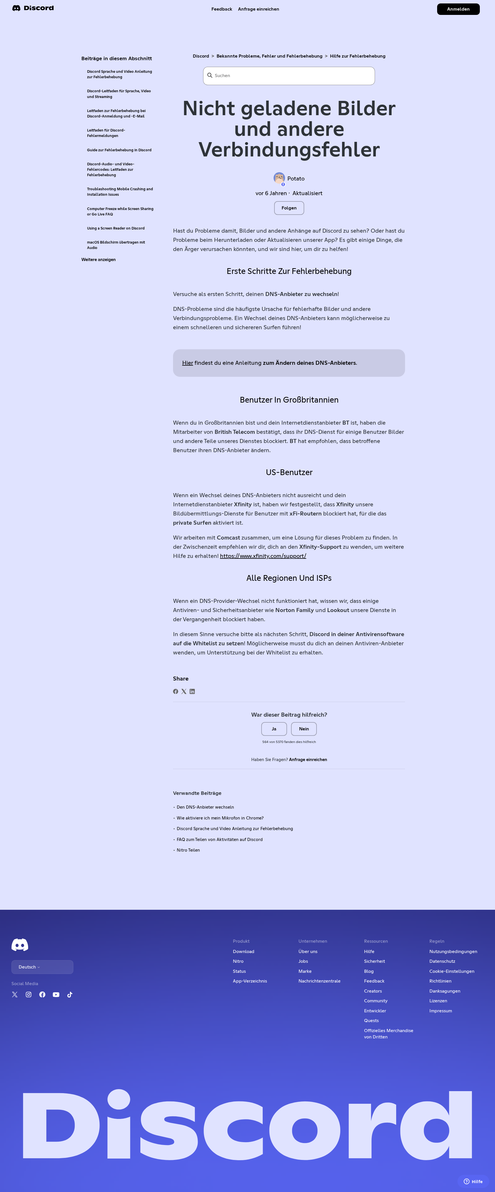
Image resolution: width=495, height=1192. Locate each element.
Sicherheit (374, 961)
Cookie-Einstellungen (451, 971)
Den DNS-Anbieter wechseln (205, 807)
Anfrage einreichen (258, 9)
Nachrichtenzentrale (319, 981)
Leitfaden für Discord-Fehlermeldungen (106, 133)
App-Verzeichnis (250, 981)
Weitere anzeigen (98, 260)
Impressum (440, 1011)
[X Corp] (183, 691)
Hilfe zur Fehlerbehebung (358, 56)
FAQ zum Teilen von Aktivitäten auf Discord (220, 840)
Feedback (221, 9)
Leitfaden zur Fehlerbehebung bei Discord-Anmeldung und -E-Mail (116, 113)
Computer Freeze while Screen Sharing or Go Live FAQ (120, 211)
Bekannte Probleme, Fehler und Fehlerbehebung (270, 56)
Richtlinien (440, 981)
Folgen (289, 208)
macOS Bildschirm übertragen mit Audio (116, 245)
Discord (201, 56)
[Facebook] (175, 691)
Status (239, 971)
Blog (369, 971)
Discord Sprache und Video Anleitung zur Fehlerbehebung (119, 74)
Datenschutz (442, 961)
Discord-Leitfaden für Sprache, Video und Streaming (119, 94)
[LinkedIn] (192, 691)
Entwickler (375, 1011)
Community (376, 1001)
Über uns (307, 951)
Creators (373, 991)
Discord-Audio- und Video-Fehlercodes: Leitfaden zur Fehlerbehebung (110, 169)
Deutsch (28, 967)
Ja (274, 729)
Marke (305, 971)
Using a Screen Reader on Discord (116, 228)
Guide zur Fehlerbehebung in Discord (119, 150)
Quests (371, 1020)
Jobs (303, 961)
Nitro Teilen (188, 850)
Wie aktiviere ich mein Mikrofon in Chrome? (220, 818)
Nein (304, 729)
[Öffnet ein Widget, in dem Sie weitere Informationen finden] (473, 1182)
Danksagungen (444, 991)
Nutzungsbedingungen (453, 951)
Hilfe (369, 951)
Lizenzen (438, 1001)
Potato (296, 179)
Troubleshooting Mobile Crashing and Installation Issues (120, 192)
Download (243, 951)
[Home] (33, 10)
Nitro (238, 961)
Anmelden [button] (458, 9)
